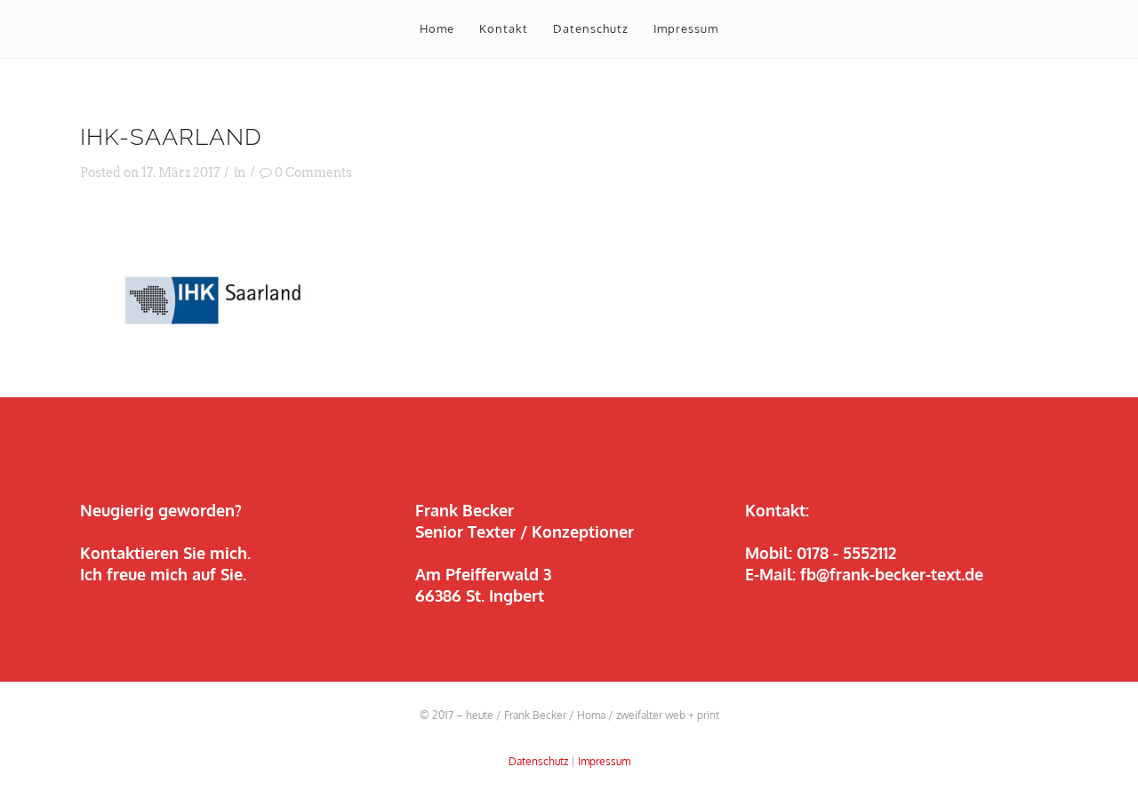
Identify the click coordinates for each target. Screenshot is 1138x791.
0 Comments (313, 172)
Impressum (604, 761)
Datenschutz (538, 761)
